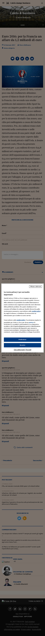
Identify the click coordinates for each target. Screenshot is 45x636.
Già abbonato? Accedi (22, 350)
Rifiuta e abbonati (35, 286)
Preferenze (22, 339)
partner (31, 322)
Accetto (22, 345)
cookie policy (36, 311)
